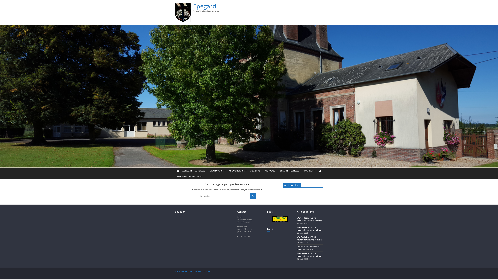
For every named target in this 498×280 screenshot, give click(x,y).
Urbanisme (255, 171)
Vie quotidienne (237, 171)
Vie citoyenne (217, 171)
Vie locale (270, 171)
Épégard (204, 6)
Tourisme (308, 171)
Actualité (187, 171)
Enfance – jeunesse (289, 171)
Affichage (200, 171)
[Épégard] (249, 26)
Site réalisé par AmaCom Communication (192, 271)
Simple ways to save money (190, 176)
